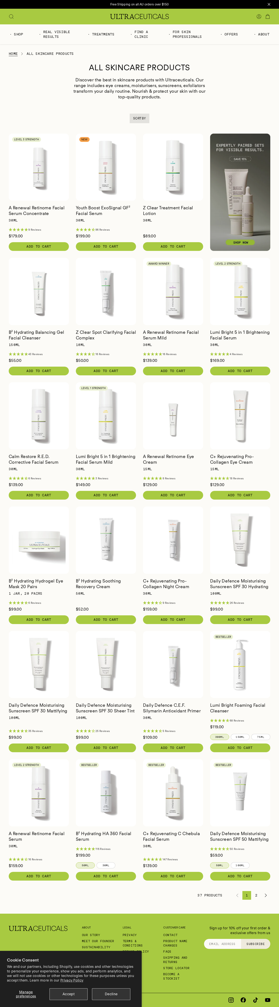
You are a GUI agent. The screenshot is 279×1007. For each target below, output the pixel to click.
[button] (39, 230)
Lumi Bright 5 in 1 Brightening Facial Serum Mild (105, 459)
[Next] (266, 895)
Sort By (139, 118)
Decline (111, 994)
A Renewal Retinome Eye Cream (168, 459)
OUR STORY (91, 935)
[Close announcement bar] (269, 4)
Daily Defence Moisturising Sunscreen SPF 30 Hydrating (239, 583)
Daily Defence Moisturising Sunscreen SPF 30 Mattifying (38, 708)
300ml (219, 736)
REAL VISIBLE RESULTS (56, 34)
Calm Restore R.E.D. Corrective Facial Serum (33, 459)
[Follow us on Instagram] (231, 1000)
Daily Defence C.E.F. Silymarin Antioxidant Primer (172, 708)
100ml (240, 865)
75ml (260, 736)
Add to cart (38, 246)
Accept (69, 994)
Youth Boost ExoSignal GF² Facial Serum (103, 210)
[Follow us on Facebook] (243, 1000)
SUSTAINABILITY (96, 947)
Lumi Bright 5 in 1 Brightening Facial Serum (240, 335)
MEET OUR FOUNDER (98, 941)
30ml (106, 865)
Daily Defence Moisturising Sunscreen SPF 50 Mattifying (239, 836)
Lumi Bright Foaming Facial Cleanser (237, 708)
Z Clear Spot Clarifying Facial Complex (106, 335)
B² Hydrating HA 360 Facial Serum (103, 836)
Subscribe (256, 944)
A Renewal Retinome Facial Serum (37, 836)
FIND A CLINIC (141, 34)
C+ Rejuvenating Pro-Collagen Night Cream (166, 583)
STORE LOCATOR (176, 968)
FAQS (167, 951)
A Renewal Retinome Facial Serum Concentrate (37, 210)
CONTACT (170, 935)
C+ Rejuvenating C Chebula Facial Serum (171, 836)
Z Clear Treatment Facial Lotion (168, 210)
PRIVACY (130, 935)
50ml (85, 865)
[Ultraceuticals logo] (139, 16)
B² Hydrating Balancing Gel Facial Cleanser (36, 335)
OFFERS (231, 34)
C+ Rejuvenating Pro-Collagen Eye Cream (232, 459)
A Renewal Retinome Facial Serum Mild (171, 335)
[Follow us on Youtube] (267, 1000)
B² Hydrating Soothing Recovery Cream (98, 583)
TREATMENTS (103, 34)
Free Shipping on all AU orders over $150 (139, 4)
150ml (240, 736)
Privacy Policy (71, 980)
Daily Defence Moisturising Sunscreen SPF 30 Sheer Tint (105, 708)
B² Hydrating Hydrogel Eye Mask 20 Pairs (36, 583)
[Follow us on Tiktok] (255, 1000)
